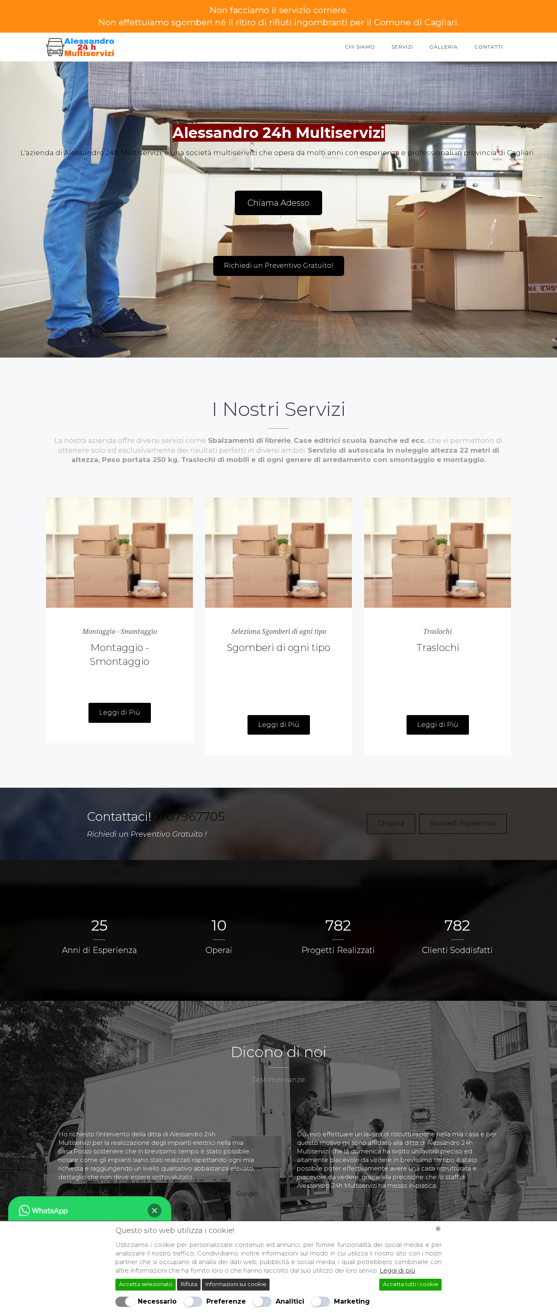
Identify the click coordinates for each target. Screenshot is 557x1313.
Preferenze (226, 1301)
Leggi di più (397, 1270)
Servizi (402, 47)
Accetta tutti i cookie (410, 1284)
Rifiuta (189, 1284)
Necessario (157, 1301)
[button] (154, 1210)
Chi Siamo (360, 47)
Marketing (352, 1301)
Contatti (488, 47)
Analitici (290, 1301)
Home (320, 47)
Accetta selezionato (145, 1284)
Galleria (443, 47)
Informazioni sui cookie (236, 1284)
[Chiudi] (438, 1228)
